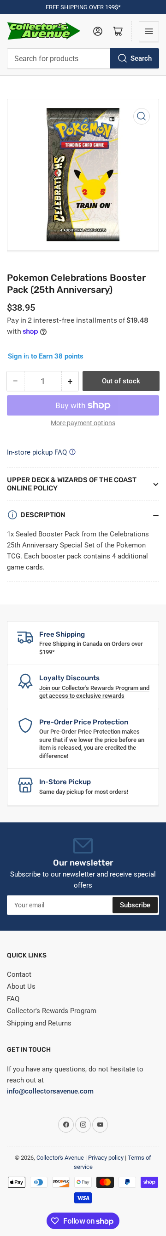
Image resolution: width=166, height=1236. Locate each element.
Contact (19, 974)
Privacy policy (106, 1157)
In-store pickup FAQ (37, 452)
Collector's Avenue (60, 1157)
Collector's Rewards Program (51, 1011)
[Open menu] (149, 31)
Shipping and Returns (39, 1023)
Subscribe (135, 905)
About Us (21, 986)
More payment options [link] (83, 423)
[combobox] (83, 58)
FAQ (13, 999)
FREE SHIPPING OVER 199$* (83, 7)
